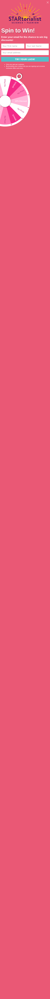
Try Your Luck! (25, 59)
